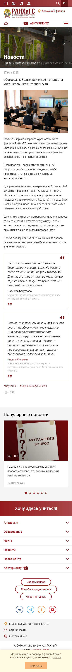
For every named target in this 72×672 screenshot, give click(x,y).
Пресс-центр (21, 63)
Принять (36, 665)
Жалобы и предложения (36, 589)
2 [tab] (30, 493)
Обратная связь (36, 596)
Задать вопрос (36, 581)
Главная (8, 63)
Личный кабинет (29, 3)
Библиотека (14, 3)
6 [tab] (46, 493)
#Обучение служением (33, 386)
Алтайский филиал (53, 11)
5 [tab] (42, 493)
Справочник (21, 3)
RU (64, 3)
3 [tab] (34, 493)
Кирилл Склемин (18, 359)
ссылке (57, 657)
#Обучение (10, 386)
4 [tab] (38, 493)
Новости (35, 63)
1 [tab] (26, 493)
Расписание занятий (6, 3)
